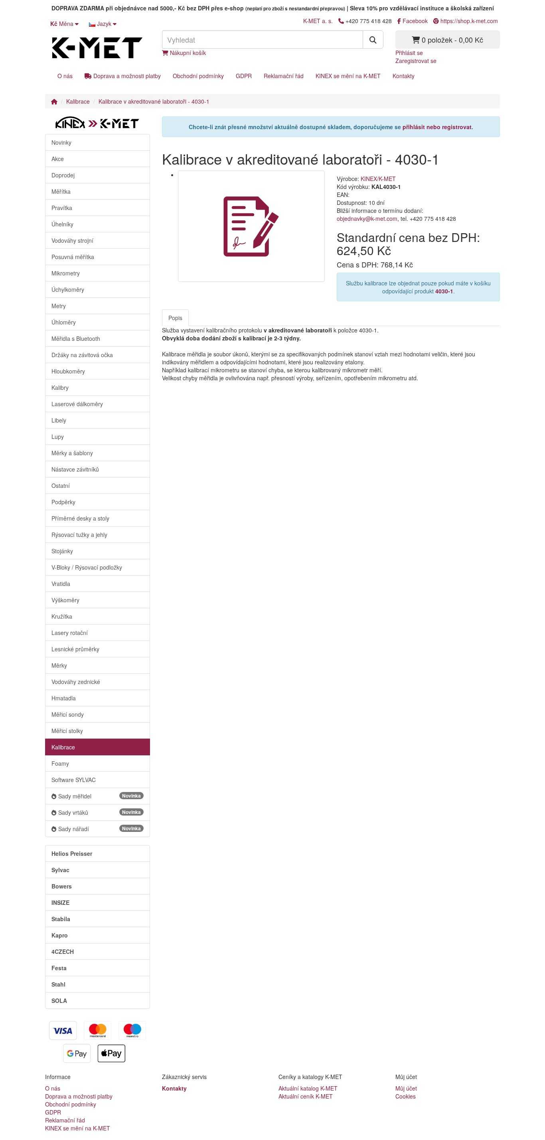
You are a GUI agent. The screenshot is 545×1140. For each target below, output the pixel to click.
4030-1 (444, 291)
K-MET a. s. (318, 21)
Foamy (60, 763)
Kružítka (61, 616)
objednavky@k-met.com (367, 218)
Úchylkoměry (67, 289)
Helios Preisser (71, 853)
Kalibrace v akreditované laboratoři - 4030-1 (154, 101)
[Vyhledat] (373, 39)
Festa (59, 968)
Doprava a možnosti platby (126, 76)
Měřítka (61, 191)
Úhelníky (62, 224)
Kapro (59, 935)
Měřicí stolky (67, 731)
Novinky (61, 142)
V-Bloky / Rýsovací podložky (86, 567)
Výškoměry (65, 600)
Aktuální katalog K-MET (308, 1088)
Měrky (59, 665)
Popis (175, 318)
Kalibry (60, 387)
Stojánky (62, 551)
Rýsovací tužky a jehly (79, 535)
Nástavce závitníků (75, 469)
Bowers (61, 886)
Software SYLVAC (73, 780)
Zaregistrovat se (415, 61)
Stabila (60, 919)
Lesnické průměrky (75, 649)
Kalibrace (78, 101)
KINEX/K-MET (378, 179)
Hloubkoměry (68, 371)
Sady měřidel (99, 796)
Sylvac (60, 870)
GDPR (244, 76)
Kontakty (404, 76)
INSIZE (60, 902)
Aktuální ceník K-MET (305, 1096)
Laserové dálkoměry (77, 404)
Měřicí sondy (67, 714)
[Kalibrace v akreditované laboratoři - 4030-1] (251, 226)
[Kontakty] (341, 21)
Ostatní (60, 485)
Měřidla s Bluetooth (75, 338)
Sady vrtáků (99, 812)
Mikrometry (65, 273)
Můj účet (406, 1088)
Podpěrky (63, 502)
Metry (58, 306)
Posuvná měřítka (72, 257)
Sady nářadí (99, 829)
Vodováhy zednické (75, 682)
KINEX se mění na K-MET (348, 76)
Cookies (405, 1096)
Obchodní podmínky (198, 76)
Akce (57, 159)
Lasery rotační (69, 633)
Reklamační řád (284, 76)
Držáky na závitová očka (82, 355)
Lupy (57, 436)
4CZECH (62, 951)
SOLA (59, 1000)
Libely (58, 420)
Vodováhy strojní (72, 240)
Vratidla (60, 584)
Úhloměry (63, 322)
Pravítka (61, 208)
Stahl (58, 984)
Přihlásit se (409, 53)
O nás (65, 76)
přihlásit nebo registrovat (437, 127)
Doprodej (63, 175)
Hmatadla (63, 698)
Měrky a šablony (72, 453)
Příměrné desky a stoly (80, 518)
